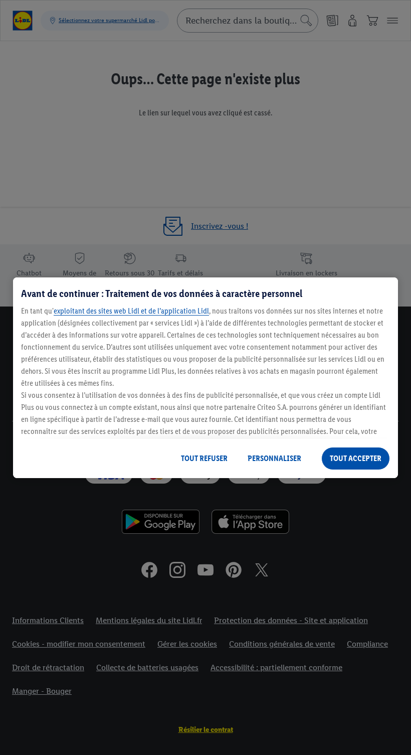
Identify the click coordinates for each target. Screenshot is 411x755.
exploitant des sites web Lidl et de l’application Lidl (131, 311)
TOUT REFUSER (204, 458)
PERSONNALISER (274, 458)
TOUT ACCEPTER (355, 458)
